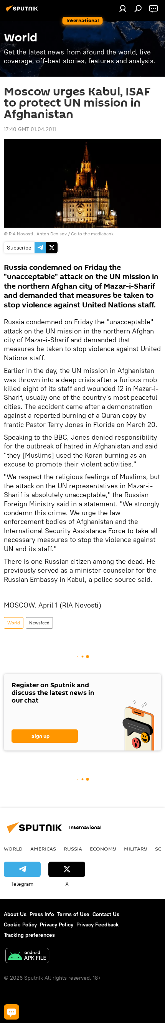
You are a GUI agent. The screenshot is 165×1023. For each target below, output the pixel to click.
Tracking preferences (29, 934)
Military (135, 848)
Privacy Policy (56, 924)
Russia (73, 848)
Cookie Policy (20, 924)
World (13, 623)
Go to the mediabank (92, 233)
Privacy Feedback (97, 924)
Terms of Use (73, 914)
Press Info (42, 914)
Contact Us (105, 914)
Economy (103, 848)
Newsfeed (39, 623)
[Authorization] (122, 8)
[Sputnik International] (23, 11)
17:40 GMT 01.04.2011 (30, 129)
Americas (43, 848)
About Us (15, 914)
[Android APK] (27, 956)
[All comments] (11, 1012)
